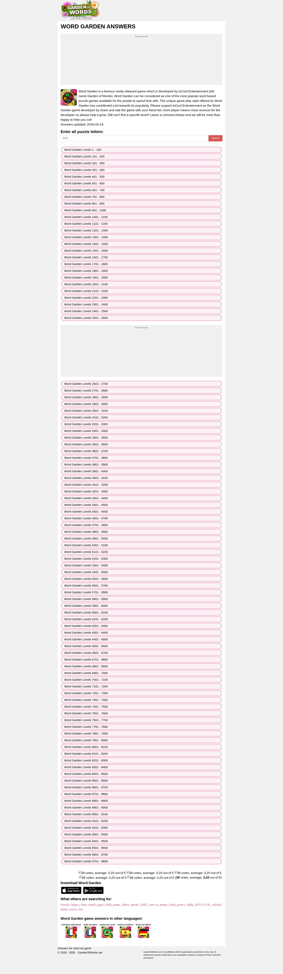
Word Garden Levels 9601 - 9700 (86, 854)
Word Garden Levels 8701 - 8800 (86, 794)
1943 (144, 904)
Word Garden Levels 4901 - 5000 (86, 538)
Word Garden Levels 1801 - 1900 (86, 270)
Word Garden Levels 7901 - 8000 (86, 740)
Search (215, 138)
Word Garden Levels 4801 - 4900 (86, 531)
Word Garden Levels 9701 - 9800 (86, 861)
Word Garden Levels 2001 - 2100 (86, 284)
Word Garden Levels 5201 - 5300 (86, 558)
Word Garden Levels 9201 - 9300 (86, 827)
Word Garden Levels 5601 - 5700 (86, 585)
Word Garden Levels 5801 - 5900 (86, 599)
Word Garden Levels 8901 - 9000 (86, 807)
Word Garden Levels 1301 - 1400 (86, 237)
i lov (80, 909)
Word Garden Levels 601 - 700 (84, 190)
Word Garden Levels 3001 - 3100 (86, 410)
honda (65, 904)
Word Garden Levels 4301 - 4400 (86, 498)
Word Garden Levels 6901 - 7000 (86, 673)
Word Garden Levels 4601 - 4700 (86, 518)
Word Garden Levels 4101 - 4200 (86, 484)
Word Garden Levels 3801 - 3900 (86, 464)
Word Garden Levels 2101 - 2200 (86, 291)
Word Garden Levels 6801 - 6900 (86, 666)
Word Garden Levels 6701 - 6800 (86, 659)
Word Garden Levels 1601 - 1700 (86, 257)
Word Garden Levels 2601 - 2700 (86, 383)
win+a (154, 904)
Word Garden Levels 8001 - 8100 (86, 747)
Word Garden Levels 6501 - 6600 (86, 646)
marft (91, 904)
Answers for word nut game (74, 948)
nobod (216, 904)
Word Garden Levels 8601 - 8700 (86, 787)
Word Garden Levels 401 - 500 (84, 176)
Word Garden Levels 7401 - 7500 (86, 706)
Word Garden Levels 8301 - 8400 (86, 767)
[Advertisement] (141, 61)
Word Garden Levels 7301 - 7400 (86, 700)
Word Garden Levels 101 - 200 (84, 156)
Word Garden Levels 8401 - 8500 (86, 774)
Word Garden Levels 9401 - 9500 (86, 841)
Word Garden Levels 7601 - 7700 (86, 720)
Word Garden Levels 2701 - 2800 (86, 390)
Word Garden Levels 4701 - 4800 (86, 525)
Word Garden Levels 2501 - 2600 (86, 318)
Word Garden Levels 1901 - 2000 (86, 277)
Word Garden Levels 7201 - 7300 (86, 693)
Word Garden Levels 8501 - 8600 (86, 780)
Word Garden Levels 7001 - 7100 (86, 679)
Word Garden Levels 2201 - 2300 (86, 297)
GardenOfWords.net (90, 952)
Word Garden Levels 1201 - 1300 (86, 230)
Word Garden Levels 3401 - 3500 (86, 437)
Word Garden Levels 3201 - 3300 (86, 424)
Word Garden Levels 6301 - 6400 (86, 632)
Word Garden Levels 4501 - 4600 (86, 511)
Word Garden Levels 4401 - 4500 (86, 505)
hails (172, 904)
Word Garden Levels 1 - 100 (82, 149)
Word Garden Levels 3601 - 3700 (86, 451)
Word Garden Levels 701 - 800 (84, 196)
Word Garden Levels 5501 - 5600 (86, 578)
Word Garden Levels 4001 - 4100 (86, 478)
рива (117, 904)
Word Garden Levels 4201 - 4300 (86, 491)
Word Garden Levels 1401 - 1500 (86, 244)
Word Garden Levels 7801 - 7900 (86, 733)
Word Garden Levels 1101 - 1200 (86, 223)
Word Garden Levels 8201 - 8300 (86, 760)
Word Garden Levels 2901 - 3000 (86, 404)
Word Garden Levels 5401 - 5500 (86, 572)
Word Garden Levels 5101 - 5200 (86, 552)
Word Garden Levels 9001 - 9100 (86, 814)
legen (75, 904)
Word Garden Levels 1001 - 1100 (86, 217)
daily (190, 904)
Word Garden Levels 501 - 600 (84, 183)
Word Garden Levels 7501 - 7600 (86, 713)
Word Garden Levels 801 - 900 (84, 203)
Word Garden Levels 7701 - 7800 (86, 726)
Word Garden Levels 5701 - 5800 (86, 592)
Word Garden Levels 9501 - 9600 (86, 848)
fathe (64, 909)
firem (125, 904)
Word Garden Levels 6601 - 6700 (86, 652)
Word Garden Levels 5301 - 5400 (86, 565)
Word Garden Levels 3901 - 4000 (86, 471)
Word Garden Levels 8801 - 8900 (86, 800)
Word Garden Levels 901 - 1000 (85, 210)
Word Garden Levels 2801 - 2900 (86, 397)
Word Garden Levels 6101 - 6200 (86, 619)
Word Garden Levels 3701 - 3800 (86, 457)
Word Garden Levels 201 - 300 (84, 163)
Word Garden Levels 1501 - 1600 (86, 250)
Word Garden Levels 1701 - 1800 (86, 264)
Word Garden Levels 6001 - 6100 (86, 612)
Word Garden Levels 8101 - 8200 (86, 753)
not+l (72, 909)
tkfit (108, 904)
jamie (134, 904)
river (84, 904)
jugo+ (101, 904)
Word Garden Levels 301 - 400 (84, 170)
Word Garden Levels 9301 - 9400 (86, 834)
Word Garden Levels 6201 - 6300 (86, 626)
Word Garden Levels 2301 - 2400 (86, 304)
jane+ (181, 904)
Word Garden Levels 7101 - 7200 (86, 686)
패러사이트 (202, 904)
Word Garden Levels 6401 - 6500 (86, 639)
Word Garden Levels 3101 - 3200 (86, 417)
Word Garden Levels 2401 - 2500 (86, 311)
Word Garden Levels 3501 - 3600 (86, 444)
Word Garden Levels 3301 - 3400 (86, 431)
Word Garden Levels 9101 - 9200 (86, 821)
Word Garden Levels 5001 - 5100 (86, 545)
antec (164, 904)
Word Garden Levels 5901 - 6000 (86, 605)
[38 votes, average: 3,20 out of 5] (102, 873)
